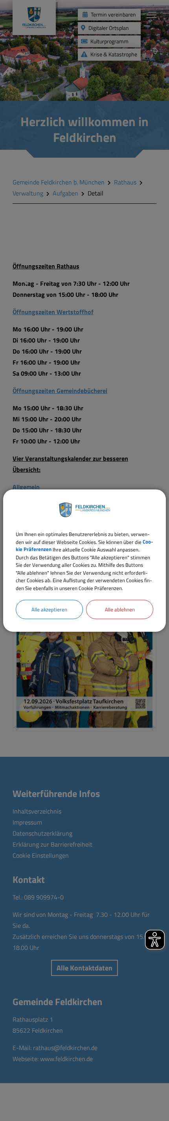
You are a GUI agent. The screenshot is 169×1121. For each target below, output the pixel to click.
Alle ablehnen (120, 609)
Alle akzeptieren (49, 609)
